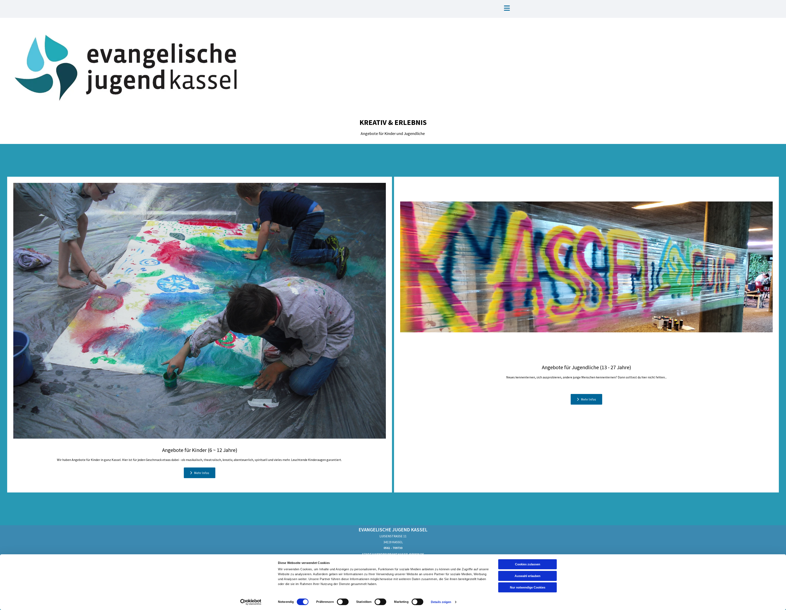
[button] (507, 8)
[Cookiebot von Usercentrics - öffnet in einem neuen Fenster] (251, 602)
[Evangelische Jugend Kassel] (131, 65)
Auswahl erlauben (527, 576)
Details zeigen (441, 602)
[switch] (343, 602)
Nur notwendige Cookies (527, 587)
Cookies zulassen (527, 564)
